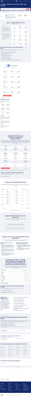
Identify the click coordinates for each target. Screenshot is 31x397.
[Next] (19, 65)
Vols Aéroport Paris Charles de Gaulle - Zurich (13, 349)
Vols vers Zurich (13, 366)
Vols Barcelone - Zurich (25, 346)
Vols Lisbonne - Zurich (10, 350)
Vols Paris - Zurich (2, 346)
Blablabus (9, 384)
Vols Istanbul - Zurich (18, 347)
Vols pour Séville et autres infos (19, 338)
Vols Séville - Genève (25, 353)
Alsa (8, 385)
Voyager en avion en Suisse (8, 366)
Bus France (9, 388)
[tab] (6, 67)
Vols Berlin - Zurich (18, 349)
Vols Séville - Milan (18, 354)
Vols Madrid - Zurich (18, 346)
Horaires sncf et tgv (3, 388)
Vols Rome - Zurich (25, 347)
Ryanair (16, 388)
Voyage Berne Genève (25, 389)
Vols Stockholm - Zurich (3, 350)
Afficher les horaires (3, 113)
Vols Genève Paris (18, 384)
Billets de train (2, 383)
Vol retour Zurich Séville (3, 338)
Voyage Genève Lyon (25, 387)
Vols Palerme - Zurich (2, 363)
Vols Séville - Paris (18, 353)
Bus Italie (9, 389)
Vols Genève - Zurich (10, 346)
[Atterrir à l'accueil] (2, 1)
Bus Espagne (9, 387)
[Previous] (6, 224)
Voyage (24, 383)
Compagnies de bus (10, 390)
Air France (17, 385)
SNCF (1, 384)
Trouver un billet (3, 105)
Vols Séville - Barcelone (10, 354)
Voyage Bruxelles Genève (26, 388)
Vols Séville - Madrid (2, 354)
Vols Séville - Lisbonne (25, 354)
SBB (1, 386)
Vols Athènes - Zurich (2, 349)
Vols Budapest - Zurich (25, 350)
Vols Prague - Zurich (10, 353)
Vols (3, 366)
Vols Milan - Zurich (10, 347)
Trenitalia (2, 387)
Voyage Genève (25, 384)
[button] (14, 9)
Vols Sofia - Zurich (2, 353)
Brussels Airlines (18, 387)
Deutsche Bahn (2, 385)
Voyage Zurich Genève (25, 390)
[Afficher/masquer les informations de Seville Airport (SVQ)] (29, 330)
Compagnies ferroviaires (4, 389)
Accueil (1, 366)
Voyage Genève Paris (25, 386)
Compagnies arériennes (18, 389)
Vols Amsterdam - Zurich (18, 350)
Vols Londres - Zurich (2, 347)
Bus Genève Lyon (10, 386)
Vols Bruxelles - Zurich (25, 349)
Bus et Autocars (10, 383)
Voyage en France (25, 385)
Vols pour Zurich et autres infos (4, 339)
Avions (16, 383)
